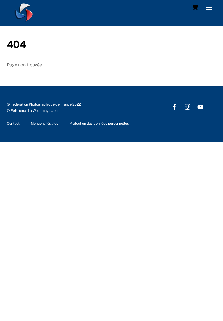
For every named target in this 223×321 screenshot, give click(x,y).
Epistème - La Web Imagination (35, 111)
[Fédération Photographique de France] (23, 19)
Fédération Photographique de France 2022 (46, 104)
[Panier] (195, 7)
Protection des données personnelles (99, 123)
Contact (13, 123)
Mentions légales (44, 123)
